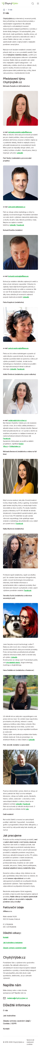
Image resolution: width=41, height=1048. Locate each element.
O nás (5, 1010)
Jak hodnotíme (9, 1016)
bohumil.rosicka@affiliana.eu (18, 276)
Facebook (20, 225)
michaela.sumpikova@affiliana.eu (20, 132)
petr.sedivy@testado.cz (16, 207)
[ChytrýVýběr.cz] (10, 3)
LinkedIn (13, 225)
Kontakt (6, 1029)
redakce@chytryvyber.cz (17, 420)
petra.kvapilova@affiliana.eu (18, 348)
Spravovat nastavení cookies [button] (30, 1042)
